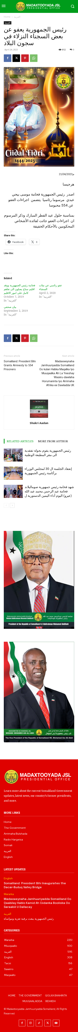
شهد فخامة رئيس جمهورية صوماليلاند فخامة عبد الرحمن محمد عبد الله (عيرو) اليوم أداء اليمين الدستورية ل (49, 491)
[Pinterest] (25, 58)
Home (7, 16)
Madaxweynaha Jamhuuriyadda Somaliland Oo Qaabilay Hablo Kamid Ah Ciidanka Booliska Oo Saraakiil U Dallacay (37, 903)
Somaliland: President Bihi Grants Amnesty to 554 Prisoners (20, 365)
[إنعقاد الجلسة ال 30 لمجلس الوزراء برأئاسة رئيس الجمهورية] (13, 473)
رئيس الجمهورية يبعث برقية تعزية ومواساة (29, 918)
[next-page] (12, 505)
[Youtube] (56, 1023)
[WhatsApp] (33, 58)
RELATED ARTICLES (20, 441)
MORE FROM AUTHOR (53, 441)
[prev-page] (6, 505)
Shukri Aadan (39, 423)
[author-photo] (39, 417)
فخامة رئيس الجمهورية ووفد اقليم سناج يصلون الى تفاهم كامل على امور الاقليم (19, 289)
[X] (16, 58)
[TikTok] (39, 1023)
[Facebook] (7, 58)
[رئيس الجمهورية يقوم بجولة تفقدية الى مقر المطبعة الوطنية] (13, 455)
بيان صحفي (10, 307)
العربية (17, 16)
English (8, 878)
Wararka (9, 894)
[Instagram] (30, 1023)
